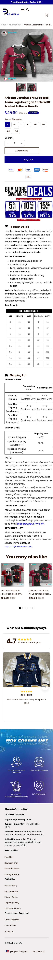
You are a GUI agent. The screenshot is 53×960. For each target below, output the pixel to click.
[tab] (20, 608)
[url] (18, 819)
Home (3, 24)
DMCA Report (38, 951)
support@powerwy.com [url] (30, 523)
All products (15, 24)
